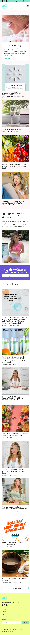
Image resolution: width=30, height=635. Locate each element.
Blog (3, 614)
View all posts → (15, 588)
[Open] (28, 6)
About (3, 613)
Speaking (4, 611)
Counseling (4, 616)
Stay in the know (6, 619)
